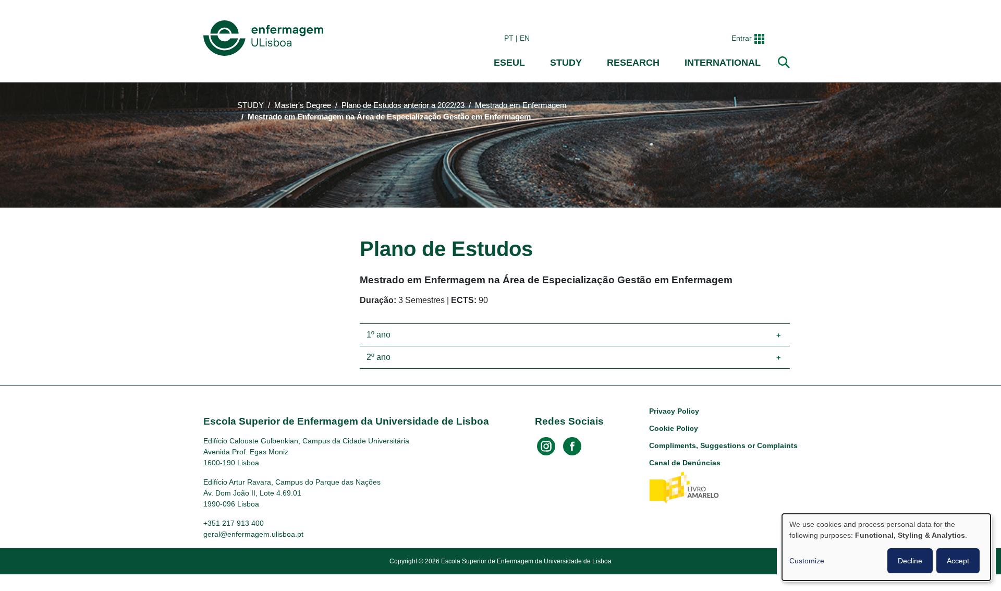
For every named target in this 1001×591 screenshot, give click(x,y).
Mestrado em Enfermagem (521, 105)
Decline (910, 561)
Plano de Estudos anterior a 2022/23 (403, 105)
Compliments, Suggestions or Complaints (723, 445)
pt (509, 38)
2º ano (378, 357)
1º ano (378, 334)
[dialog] (886, 547)
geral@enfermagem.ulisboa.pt (253, 534)
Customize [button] (806, 561)
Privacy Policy (674, 411)
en (525, 38)
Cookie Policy (673, 428)
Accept (958, 561)
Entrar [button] (741, 38)
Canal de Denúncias (685, 463)
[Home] (265, 38)
